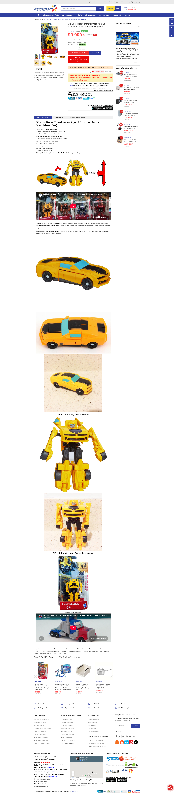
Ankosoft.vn (75, 791)
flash (55, 653)
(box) (95, 649)
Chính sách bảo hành (40, 731)
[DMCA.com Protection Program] (131, 765)
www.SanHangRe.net (41, 786)
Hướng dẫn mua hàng (67, 728)
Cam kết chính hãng (66, 719)
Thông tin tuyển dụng (67, 722)
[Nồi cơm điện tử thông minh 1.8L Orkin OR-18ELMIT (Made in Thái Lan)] (120, 139)
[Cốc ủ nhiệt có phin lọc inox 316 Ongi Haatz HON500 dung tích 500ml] (120, 113)
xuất (100, 649)
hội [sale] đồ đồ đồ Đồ (45, 653)
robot (48, 649)
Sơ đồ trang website (66, 737)
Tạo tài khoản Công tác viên (96, 743)
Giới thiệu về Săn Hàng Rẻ (41, 719)
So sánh (104, 2)
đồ (39, 649)
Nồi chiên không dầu (124, 708)
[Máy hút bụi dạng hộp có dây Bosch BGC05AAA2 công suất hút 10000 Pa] (119, 126)
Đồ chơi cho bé (42, 704)
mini (73, 649)
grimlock (89, 649)
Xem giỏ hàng (92, 725)
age (61, 649)
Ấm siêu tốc (121, 704)
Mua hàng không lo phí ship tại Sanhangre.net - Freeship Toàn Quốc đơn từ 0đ (127, 49)
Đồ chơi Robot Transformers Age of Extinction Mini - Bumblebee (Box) (65, 19)
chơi (43, 649)
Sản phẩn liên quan (44, 657)
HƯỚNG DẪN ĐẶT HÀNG (77, 117)
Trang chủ (38, 19)
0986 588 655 (132, 9)
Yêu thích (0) (114, 2)
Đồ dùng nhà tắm (43, 708)
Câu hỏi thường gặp (39, 734)
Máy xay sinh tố (69, 708)
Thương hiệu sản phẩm (67, 734)
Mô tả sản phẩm (42, 117)
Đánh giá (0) (59, 117)
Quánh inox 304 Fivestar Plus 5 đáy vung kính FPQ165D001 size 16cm (103, 686)
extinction (67, 649)
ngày (36, 653)
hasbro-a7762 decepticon (53, 651)
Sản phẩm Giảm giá (66, 731)
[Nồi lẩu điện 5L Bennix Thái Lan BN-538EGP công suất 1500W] (119, 74)
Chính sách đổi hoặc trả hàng (42, 743)
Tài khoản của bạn (93, 719)
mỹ (44, 651)
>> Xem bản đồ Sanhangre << (43, 779)
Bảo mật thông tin (39, 725)
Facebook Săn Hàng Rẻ (42, 784)
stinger (64, 651)
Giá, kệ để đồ (95, 704)
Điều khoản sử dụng (40, 722)
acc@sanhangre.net (41, 781)
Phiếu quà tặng (92, 722)
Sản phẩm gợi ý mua (69, 657)
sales (60, 653)
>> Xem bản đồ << (104, 90)
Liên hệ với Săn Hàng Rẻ (68, 740)
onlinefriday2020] (104, 651)
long (83, 649)
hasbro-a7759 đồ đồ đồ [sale (91, 651)
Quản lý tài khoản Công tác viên (97, 746)
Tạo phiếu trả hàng (93, 731)
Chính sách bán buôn (67, 725)
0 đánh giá (77, 31)
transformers (55, 649)
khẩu (105, 649)
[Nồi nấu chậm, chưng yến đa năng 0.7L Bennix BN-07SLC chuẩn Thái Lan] (119, 87)
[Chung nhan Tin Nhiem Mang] (115, 765)
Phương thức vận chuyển (41, 737)
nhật (110, 649)
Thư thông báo (92, 728)
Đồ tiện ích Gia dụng (97, 708)
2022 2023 (66, 653)
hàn (37, 651)
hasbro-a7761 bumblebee (74, 651)
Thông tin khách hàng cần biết (42, 728)
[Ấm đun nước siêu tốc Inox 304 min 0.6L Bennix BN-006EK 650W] (120, 100)
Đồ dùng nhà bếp (70, 704)
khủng (78, 649)
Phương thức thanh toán (41, 740)
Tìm (100, 8)
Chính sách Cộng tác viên (95, 740)
